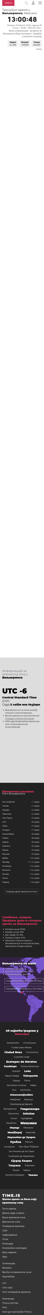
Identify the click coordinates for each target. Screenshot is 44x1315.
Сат (4, 1230)
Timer (5, 1239)
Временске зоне (11, 1222)
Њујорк (6, 810)
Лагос (5, 826)
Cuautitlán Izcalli (21, 1057)
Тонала (16, 1170)
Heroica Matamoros (30, 1066)
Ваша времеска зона (13, 1217)
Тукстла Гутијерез (14, 1175)
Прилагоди (8, 1298)
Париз (13, 43)
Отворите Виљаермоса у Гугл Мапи (24, 981)
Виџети (6, 1268)
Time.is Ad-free (10, 1303)
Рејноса (29, 1142)
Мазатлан (11, 1123)
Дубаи (5, 858)
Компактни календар (14, 1248)
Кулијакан (26, 1118)
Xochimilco (25, 1090)
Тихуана (14, 1165)
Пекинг (24, 43)
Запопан (28, 1113)
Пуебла (15, 1142)
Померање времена (13, 1226)
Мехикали (28, 1128)
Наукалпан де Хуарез (21, 1137)
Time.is (8, 3)
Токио (36, 43)
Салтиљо (9, 1146)
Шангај (5, 874)
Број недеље (9, 1252)
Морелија (30, 1132)
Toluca (27, 1080)
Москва (6, 854)
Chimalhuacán (29, 1043)
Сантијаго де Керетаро (21, 1156)
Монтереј (15, 1132)
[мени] (40, 3)
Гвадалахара (29, 1109)
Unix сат (7, 1287)
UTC (4, 822)
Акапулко (15, 1099)
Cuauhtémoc (32, 1052)
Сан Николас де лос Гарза (21, 1151)
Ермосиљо (13, 1113)
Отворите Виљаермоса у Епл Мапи (24, 989)
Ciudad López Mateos (21, 1047)
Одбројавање (9, 1235)
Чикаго (5, 806)
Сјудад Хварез (21, 1160)
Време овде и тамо (13, 1213)
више (39, 49)
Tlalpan (16, 1080)
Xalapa (33, 1085)
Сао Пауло (7, 818)
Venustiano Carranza (16, 1085)
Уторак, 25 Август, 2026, (24, 25)
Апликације (8, 1263)
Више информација (18, 31)
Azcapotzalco (13, 1043)
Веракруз (28, 1099)
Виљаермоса (10, 1109)
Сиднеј (5, 882)
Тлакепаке (29, 1165)
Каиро (5, 850)
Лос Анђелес (8, 802)
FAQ (4, 1307)
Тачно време (9, 1208)
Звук (4, 1256)
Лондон (6, 830)
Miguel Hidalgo (12, 1076)
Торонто (6, 814)
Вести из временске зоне (16, 1272)
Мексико (22, 1034)
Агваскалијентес (21, 1094)
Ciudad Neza (13, 1052)
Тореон (26, 1170)
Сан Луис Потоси (29, 1146)
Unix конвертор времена (16, 1292)
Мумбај (5, 862)
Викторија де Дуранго (21, 1104)
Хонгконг (6, 870)
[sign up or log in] (33, 4)
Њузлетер (8, 1276)
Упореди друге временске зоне (21, 891)
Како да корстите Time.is (17, 1312)
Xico (14, 1090)
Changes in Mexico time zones (19, 718)
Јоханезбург (8, 834)
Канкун (14, 1118)
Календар (7, 1243)
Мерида (14, 1127)
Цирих (5, 842)
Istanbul (6, 846)
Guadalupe (10, 1066)
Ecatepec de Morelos (21, 1061)
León (27, 1071)
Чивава (33, 1175)
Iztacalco (16, 1071)
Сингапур (6, 866)
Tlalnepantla (30, 1075)
